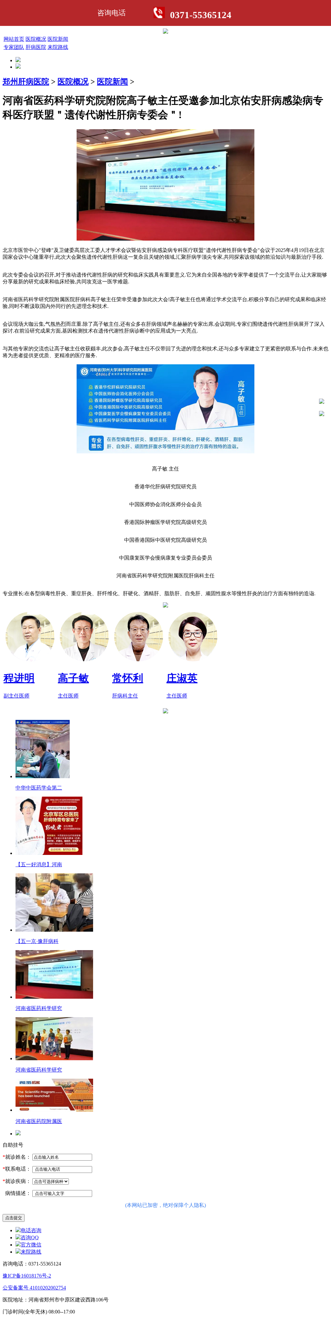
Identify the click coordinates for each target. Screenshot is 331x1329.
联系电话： (17, 1169)
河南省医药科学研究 (39, 1008)
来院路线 (58, 47)
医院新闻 (58, 39)
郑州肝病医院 (26, 81)
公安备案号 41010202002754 (34, 1287)
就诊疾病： (17, 1181)
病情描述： (17, 1193)
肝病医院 (36, 47)
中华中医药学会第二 (39, 787)
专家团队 (14, 47)
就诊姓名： (17, 1157)
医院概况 (36, 39)
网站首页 (14, 39)
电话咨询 (31, 1230)
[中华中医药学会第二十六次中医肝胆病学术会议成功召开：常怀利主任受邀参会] (43, 776)
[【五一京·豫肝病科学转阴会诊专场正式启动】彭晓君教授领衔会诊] (54, 930)
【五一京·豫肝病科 (37, 941)
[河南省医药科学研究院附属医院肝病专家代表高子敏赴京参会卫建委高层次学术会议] (54, 1058)
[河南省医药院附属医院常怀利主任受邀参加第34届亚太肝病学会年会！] (54, 1110)
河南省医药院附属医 (39, 1121)
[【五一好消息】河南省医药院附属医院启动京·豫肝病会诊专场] (49, 853)
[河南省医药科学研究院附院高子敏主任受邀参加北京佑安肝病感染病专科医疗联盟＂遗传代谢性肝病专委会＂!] (54, 997)
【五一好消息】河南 (39, 864)
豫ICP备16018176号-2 (27, 1275)
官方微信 (31, 1244)
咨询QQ (30, 1237)
